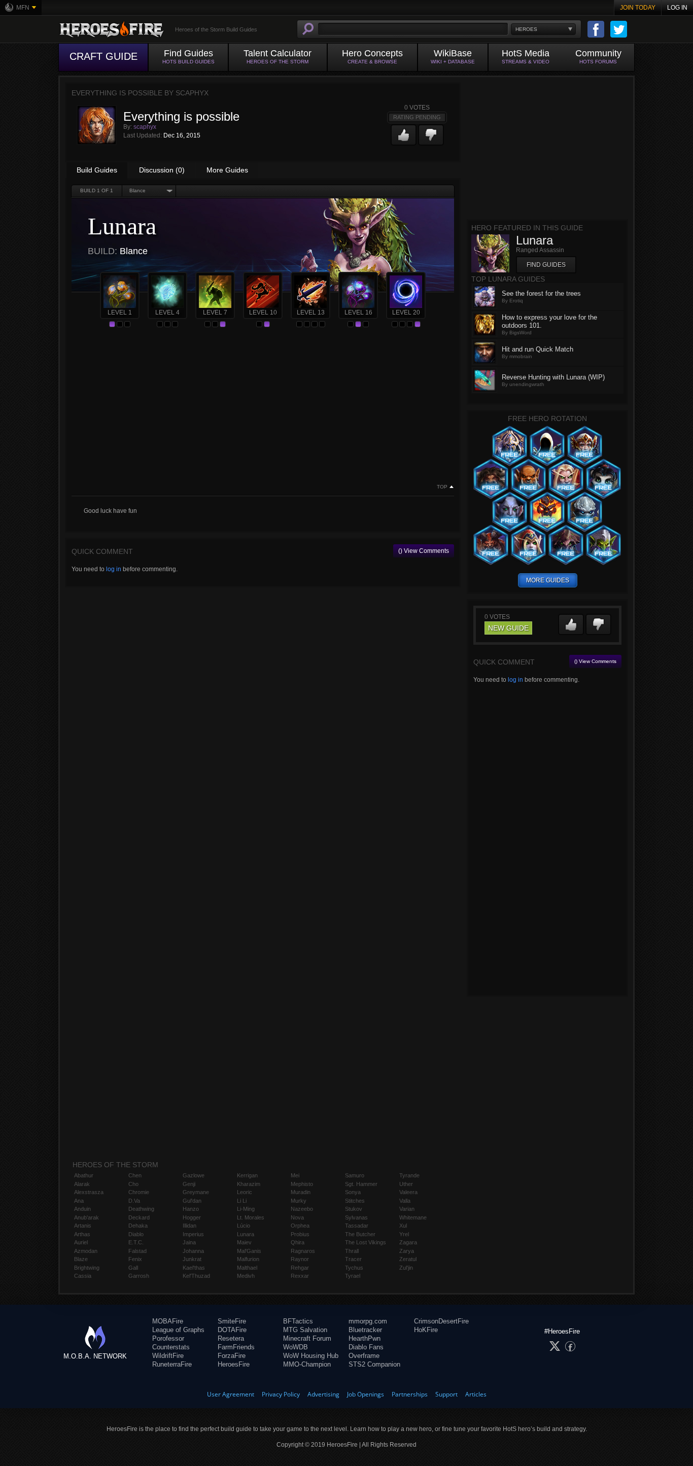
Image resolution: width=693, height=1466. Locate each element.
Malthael (247, 1268)
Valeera (408, 1192)
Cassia (82, 1276)
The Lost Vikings (365, 1242)
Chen (135, 1175)
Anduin (82, 1209)
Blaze (81, 1259)
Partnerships (410, 1394)
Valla (404, 1201)
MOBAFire (167, 1321)
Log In (677, 7)
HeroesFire (234, 1364)
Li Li (242, 1201)
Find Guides (546, 264)
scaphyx (144, 126)
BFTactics (298, 1321)
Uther (406, 1184)
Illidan (189, 1226)
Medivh (246, 1276)
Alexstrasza (88, 1192)
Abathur (83, 1175)
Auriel (81, 1242)
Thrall (352, 1251)
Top (442, 487)
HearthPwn (364, 1338)
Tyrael (352, 1276)
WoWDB (295, 1347)
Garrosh (138, 1276)
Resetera (231, 1338)
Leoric (244, 1192)
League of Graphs (178, 1330)
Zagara (408, 1242)
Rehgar (300, 1268)
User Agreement (230, 1394)
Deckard (139, 1217)
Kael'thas (194, 1268)
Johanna (193, 1251)
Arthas (82, 1234)
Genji (189, 1184)
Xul (403, 1226)
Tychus (354, 1268)
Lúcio (243, 1226)
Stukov (353, 1209)
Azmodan (85, 1251)
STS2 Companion (374, 1364)
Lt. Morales (250, 1217)
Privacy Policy (281, 1394)
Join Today (637, 7)
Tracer (353, 1259)
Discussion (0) (162, 170)
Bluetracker (365, 1330)
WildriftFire (168, 1355)
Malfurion (248, 1259)
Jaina (189, 1242)
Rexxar (300, 1276)
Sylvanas (356, 1217)
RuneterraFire (172, 1364)
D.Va (134, 1201)
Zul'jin (406, 1268)
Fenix (135, 1259)
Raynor (300, 1259)
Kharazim (248, 1184)
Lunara (245, 1234)
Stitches (355, 1201)
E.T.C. (136, 1242)
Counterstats (171, 1347)
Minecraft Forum (307, 1338)
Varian (406, 1209)
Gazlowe (193, 1175)
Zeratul (408, 1259)
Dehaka (138, 1226)
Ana (79, 1201)
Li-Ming (246, 1209)
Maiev (244, 1242)
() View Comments (423, 550)
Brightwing (86, 1268)
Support (446, 1394)
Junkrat (192, 1259)
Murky (298, 1201)
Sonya (353, 1192)
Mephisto (302, 1184)
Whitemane (413, 1217)
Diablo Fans (366, 1347)
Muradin (300, 1192)
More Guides (227, 170)
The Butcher (360, 1234)
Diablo (136, 1234)
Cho (133, 1184)
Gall (133, 1268)
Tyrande (409, 1175)
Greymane (196, 1192)
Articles (476, 1394)
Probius (300, 1234)
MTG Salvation (305, 1330)
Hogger (192, 1217)
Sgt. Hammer (361, 1184)
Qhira (297, 1242)
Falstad (137, 1251)
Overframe (364, 1355)
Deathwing (141, 1209)
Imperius (193, 1234)
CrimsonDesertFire (441, 1321)
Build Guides (97, 170)
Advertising (323, 1394)
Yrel (404, 1234)
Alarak (82, 1184)
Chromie (138, 1192)
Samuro (354, 1175)
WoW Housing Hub (310, 1355)
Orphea (300, 1226)
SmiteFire (232, 1321)
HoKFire (426, 1330)
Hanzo (191, 1209)
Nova (297, 1217)
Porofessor (168, 1338)
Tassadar (356, 1226)
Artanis (82, 1226)
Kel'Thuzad (196, 1276)
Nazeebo (302, 1209)
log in (113, 569)
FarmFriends (236, 1347)
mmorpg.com (368, 1321)
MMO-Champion (307, 1364)
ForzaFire (232, 1355)
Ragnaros (303, 1251)
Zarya (406, 1251)
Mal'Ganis (249, 1251)
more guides (547, 580)
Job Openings (365, 1394)
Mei (295, 1175)
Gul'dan (192, 1201)
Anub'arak (86, 1217)
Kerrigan (247, 1175)
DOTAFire (232, 1330)
